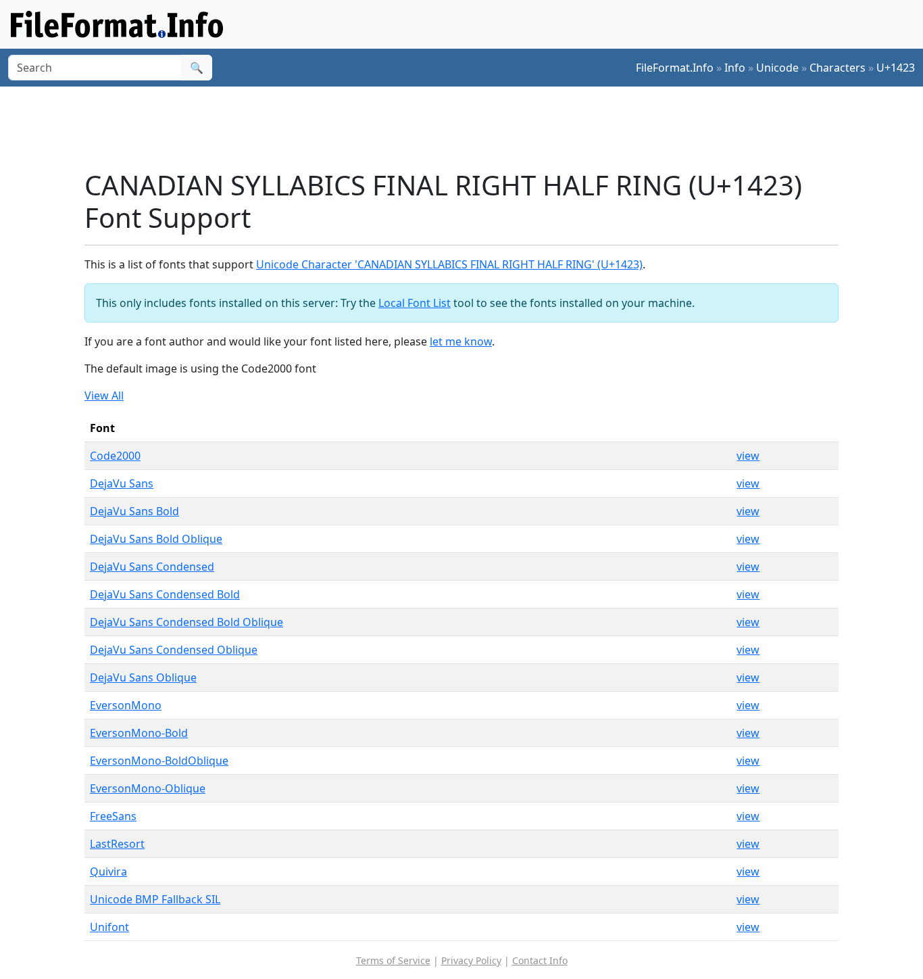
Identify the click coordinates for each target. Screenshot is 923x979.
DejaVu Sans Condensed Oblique (173, 649)
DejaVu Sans (121, 483)
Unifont (109, 927)
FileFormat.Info (675, 67)
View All (104, 395)
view (748, 455)
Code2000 (115, 455)
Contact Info (540, 960)
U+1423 (895, 67)
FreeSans (113, 816)
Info (734, 67)
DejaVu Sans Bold (134, 511)
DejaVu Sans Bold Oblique (156, 538)
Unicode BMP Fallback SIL (155, 899)
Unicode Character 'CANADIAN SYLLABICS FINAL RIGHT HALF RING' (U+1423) (449, 264)
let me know (461, 341)
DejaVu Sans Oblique (143, 677)
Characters (837, 67)
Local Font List (414, 302)
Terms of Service (393, 960)
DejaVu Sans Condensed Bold (165, 594)
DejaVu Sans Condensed (152, 566)
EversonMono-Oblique (147, 788)
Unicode (777, 67)
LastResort (117, 843)
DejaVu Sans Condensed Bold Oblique (186, 622)
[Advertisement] (470, 127)
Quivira (108, 871)
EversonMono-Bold (139, 732)
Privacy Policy (471, 960)
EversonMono (125, 705)
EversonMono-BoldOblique (159, 760)
